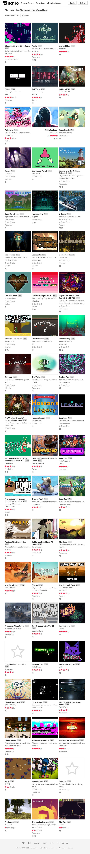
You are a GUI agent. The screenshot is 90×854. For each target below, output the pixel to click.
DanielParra (63, 707)
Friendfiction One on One (15, 664)
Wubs (61, 464)
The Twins (36, 377)
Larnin (61, 629)
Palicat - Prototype (67, 664)
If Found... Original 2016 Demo (17, 46)
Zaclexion (62, 746)
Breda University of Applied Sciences (72, 303)
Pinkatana (9, 130)
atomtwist (62, 344)
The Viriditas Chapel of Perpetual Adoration (14, 419)
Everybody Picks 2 (39, 171)
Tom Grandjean (10, 298)
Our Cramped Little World (43, 626)
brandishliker (64, 46)
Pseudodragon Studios (13, 629)
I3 (32, 344)
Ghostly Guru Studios (39, 590)
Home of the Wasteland (69, 740)
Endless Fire (64, 377)
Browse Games (27, 3)
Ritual (7, 781)
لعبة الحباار (53, 130)
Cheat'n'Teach (38, 339)
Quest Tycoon (10, 740)
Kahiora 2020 (64, 89)
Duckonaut (36, 504)
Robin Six (35, 51)
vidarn (61, 825)
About (37, 843)
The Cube (63, 542)
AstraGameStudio (65, 219)
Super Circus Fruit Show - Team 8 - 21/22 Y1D (69, 296)
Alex (6, 94)
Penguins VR (64, 130)
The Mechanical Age (40, 822)
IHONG (7, 784)
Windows (25, 16)
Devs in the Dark (38, 463)
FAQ (44, 843)
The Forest (9, 822)
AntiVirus (36, 89)
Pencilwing (9, 135)
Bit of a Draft (37, 702)
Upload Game (55, 3)
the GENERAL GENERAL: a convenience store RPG (16, 459)
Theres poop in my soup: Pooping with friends (15, 500)
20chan (34, 94)
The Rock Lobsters (65, 133)
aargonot (35, 217)
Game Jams (40, 3)
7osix (34, 787)
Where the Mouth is (33, 10)
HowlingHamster (11, 260)
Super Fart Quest (12, 214)
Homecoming (37, 214)
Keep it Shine (64, 626)
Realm (7, 171)
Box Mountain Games (12, 746)
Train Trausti (36, 667)
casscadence (36, 260)
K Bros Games (10, 506)
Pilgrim (35, 585)
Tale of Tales (9, 425)
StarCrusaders (37, 547)
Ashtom (7, 382)
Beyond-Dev (53, 133)
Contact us (63, 843)
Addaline (62, 49)
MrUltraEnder (37, 421)
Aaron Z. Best (37, 827)
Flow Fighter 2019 (12, 702)
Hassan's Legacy (38, 418)
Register (83, 3)
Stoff (61, 667)
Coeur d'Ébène (11, 295)
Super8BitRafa (64, 423)
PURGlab (8, 549)
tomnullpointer (64, 382)
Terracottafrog (37, 707)
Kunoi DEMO (37, 781)
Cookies (71, 848)
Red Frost (8, 825)
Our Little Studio (65, 504)
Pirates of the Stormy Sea (15, 542)
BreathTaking (64, 339)
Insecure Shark (37, 631)
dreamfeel (8, 53)
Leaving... (63, 418)
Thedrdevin (36, 173)
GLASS (7, 89)
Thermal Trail (37, 499)
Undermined (64, 255)
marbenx (35, 746)
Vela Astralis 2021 (12, 585)
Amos (61, 787)
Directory (43, 848)
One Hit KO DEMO (67, 585)
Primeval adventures (13, 339)
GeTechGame (9, 341)
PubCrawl (63, 458)
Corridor (8, 377)
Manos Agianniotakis (66, 178)
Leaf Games (63, 257)
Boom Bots (36, 255)
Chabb (34, 382)
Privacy (61, 848)
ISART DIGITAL (64, 92)
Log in (72, 3)
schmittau (35, 301)
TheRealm (8, 173)
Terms (53, 848)
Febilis (34, 46)
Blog (52, 843)
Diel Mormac (9, 219)
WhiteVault (9, 463)
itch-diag (62, 781)
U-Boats (62, 214)
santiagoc (62, 590)
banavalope (9, 669)
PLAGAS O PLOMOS (40, 740)
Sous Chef (63, 499)
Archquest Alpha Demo (14, 626)
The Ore (62, 822)
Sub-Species (10, 255)
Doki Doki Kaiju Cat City (42, 295)
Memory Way (37, 664)
